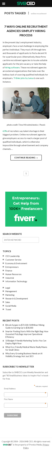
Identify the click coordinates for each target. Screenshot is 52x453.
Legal (7, 288)
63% (5, 131)
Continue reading (26, 157)
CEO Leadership (12, 256)
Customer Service (13, 260)
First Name (25, 399)
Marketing (9, 295)
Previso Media (35, 445)
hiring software (12, 67)
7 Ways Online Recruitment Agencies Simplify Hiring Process (26, 31)
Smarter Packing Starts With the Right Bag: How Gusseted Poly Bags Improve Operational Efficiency (26, 334)
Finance (8, 270)
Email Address (25, 389)
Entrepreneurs (12, 267)
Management (11, 291)
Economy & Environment (16, 263)
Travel (8, 309)
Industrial (9, 278)
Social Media (10, 306)
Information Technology (16, 281)
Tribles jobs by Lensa (23, 78)
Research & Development (16, 298)
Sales (7, 302)
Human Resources (13, 274)
